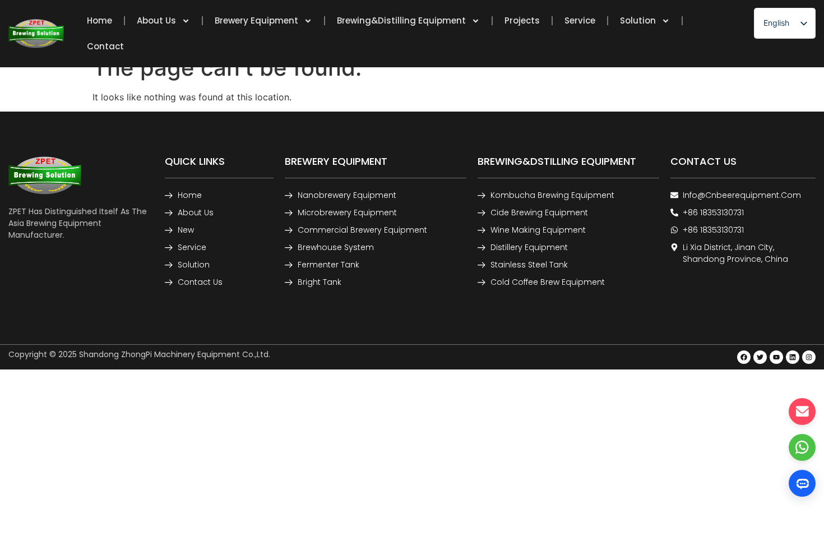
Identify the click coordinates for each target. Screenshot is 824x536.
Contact (105, 46)
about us (156, 20)
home (99, 20)
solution (638, 20)
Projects (522, 20)
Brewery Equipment (256, 20)
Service (579, 20)
